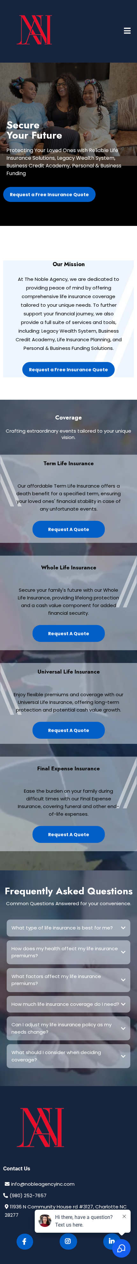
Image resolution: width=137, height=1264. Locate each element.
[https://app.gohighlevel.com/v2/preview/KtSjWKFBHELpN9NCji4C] (68, 1129)
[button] (127, 31)
